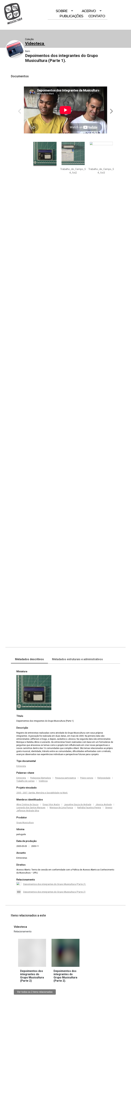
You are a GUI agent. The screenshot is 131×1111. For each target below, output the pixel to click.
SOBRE (62, 11)
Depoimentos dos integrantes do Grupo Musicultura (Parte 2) (54, 891)
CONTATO (96, 16)
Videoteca (35, 43)
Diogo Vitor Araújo (51, 804)
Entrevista (21, 766)
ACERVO (89, 11)
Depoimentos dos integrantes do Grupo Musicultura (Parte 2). (54, 884)
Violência (43, 781)
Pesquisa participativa (65, 778)
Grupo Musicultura (25, 822)
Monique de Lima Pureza (61, 807)
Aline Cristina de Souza (27, 804)
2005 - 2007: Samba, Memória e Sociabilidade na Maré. (42, 793)
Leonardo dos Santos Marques (30, 807)
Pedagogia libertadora (40, 778)
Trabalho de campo (25, 781)
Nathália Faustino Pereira (89, 807)
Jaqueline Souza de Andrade (77, 804)
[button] (111, 111)
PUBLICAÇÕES (71, 16)
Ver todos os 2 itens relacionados (35, 992)
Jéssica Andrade (104, 804)
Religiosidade (103, 778)
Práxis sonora (86, 778)
